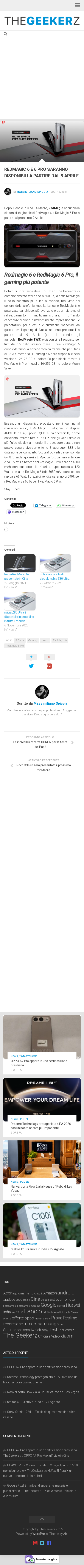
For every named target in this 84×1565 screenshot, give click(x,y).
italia (19, 1312)
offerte (18, 1318)
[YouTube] (35, 1543)
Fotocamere (24, 1306)
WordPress (40, 1533)
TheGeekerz (66, 1330)
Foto (71, 1299)
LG (44, 1312)
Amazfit (38, 1293)
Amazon (50, 1293)
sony (45, 1330)
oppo (29, 1318)
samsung (47, 1323)
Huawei (73, 1305)
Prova (56, 1318)
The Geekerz (20, 1335)
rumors (30, 1323)
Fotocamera (10, 1305)
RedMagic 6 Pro (15, 645)
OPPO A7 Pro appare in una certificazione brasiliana (42, 1367)
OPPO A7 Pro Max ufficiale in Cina (46, 1455)
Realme (70, 1318)
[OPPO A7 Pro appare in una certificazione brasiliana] (42, 1037)
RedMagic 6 (60, 640)
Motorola (65, 1312)
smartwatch (32, 1330)
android (66, 1292)
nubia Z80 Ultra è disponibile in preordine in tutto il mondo (19, 617)
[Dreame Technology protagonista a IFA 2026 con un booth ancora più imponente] (42, 1099)
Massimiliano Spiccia (32, 191)
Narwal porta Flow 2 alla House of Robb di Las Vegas (43, 1392)
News (14, 1056)
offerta (7, 1318)
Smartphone (28, 1056)
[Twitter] (42, 1543)
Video (55, 1336)
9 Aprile (20, 640)
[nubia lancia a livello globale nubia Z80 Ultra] (55, 563)
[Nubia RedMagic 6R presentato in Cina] (20, 563)
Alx (65, 1533)
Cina (35, 1299)
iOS (13, 1312)
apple (7, 1299)
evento (61, 1299)
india (7, 1312)
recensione (13, 1323)
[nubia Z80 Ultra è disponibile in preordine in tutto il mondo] (20, 601)
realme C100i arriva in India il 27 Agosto (37, 1249)
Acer (7, 1293)
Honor (61, 1305)
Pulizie (24, 1119)
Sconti (60, 1324)
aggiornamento (22, 1293)
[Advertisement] (42, 75)
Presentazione (43, 1318)
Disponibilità (48, 1299)
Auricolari (24, 1299)
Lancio (45, 640)
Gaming (32, 640)
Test (53, 1329)
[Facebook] (48, 1543)
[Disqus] (42, 840)
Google (48, 1305)
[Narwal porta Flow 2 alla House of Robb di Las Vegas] (42, 1162)
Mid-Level (53, 1312)
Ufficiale (44, 1336)
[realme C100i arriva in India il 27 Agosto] (42, 1225)
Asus (15, 1299)
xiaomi (68, 1336)
